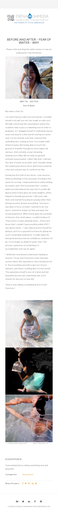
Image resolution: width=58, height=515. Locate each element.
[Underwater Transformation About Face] (29, 17)
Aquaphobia (27, 474)
